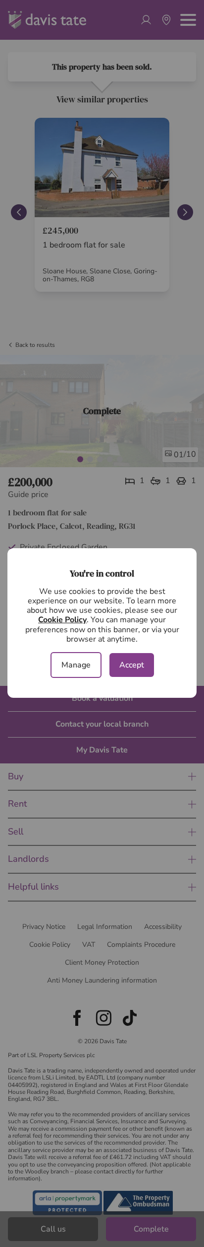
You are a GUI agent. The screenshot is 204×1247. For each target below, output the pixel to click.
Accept (131, 665)
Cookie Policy (62, 619)
